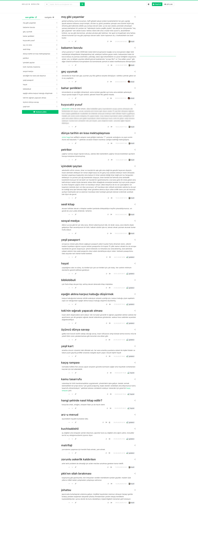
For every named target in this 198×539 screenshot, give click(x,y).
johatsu (66, 490)
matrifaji (66, 445)
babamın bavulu (71, 47)
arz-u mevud (69, 414)
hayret (132, 373)
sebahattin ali (67, 109)
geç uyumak (69, 71)
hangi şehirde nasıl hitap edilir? (81, 400)
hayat (65, 263)
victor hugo (66, 137)
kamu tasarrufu (71, 379)
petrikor (66, 149)
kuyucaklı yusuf (71, 104)
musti (132, 41)
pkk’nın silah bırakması (76, 473)
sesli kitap (67, 204)
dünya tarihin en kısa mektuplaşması (85, 133)
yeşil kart (67, 346)
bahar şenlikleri (71, 88)
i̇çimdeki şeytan (71, 166)
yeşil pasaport (70, 239)
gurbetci (131, 257)
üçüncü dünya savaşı (75, 329)
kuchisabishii (70, 428)
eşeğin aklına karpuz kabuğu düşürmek (87, 294)
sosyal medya (70, 220)
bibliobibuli (68, 280)
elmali (132, 82)
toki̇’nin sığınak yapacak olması (81, 310)
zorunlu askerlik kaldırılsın (78, 459)
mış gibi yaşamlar (72, 16)
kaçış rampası (70, 362)
